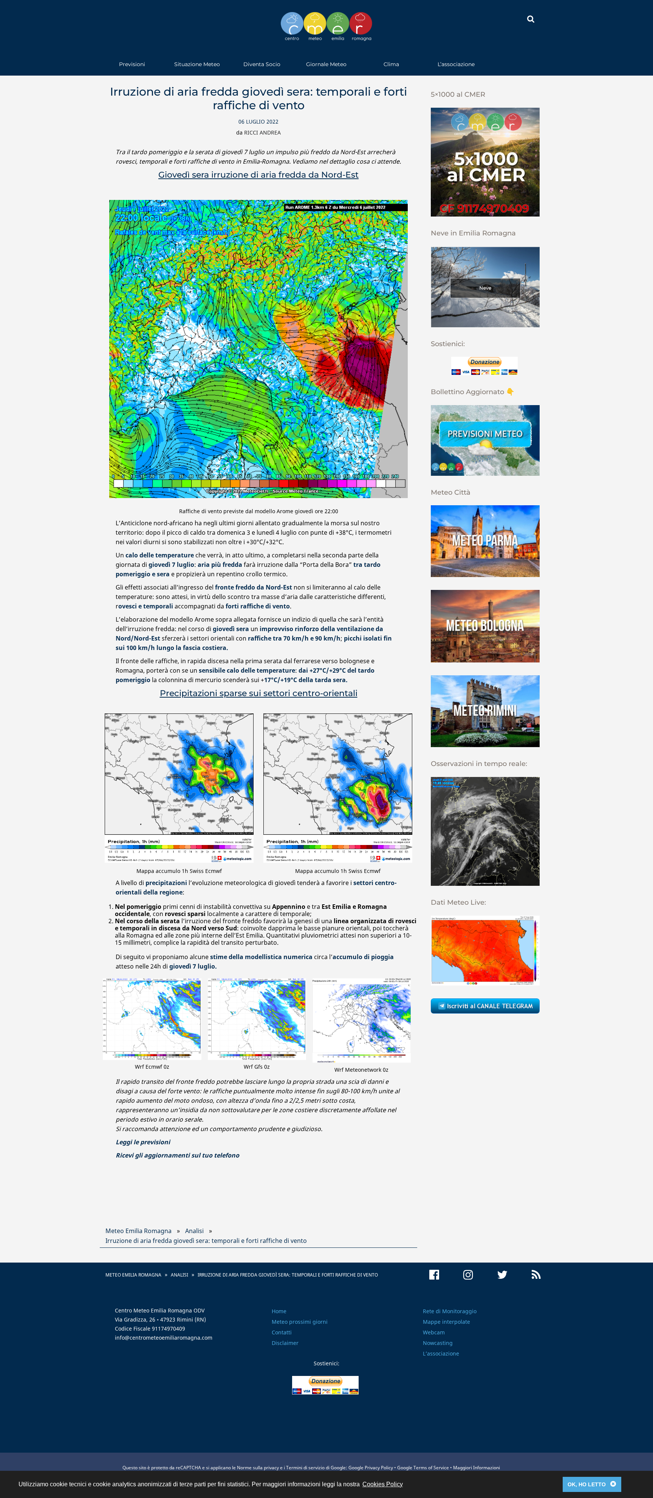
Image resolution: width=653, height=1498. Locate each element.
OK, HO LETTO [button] (592, 1484)
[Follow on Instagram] (468, 1275)
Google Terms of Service (423, 1467)
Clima (391, 64)
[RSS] (536, 1275)
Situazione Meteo (197, 64)
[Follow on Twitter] (502, 1275)
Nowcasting (438, 1342)
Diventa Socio (261, 64)
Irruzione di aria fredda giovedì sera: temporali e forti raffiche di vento (206, 1240)
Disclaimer (285, 1342)
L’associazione (456, 64)
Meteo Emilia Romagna (138, 1231)
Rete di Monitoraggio (450, 1311)
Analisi (194, 1231)
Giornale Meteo (326, 64)
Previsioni (132, 64)
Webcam (434, 1332)
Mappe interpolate (446, 1321)
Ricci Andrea (262, 132)
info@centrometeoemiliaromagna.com (163, 1337)
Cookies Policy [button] (382, 1484)
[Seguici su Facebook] (434, 1275)
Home (279, 1311)
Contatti (282, 1332)
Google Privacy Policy (370, 1467)
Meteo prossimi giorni (300, 1321)
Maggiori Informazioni (476, 1467)
